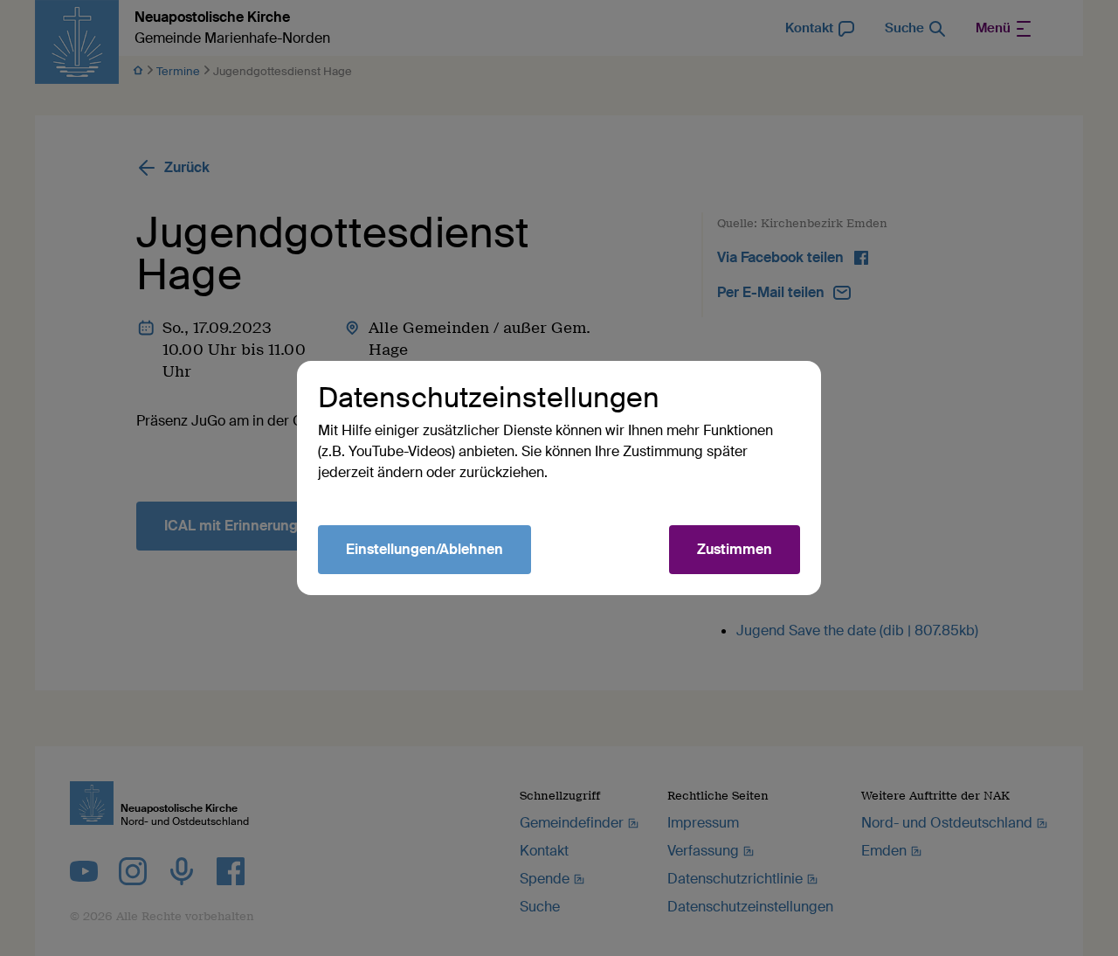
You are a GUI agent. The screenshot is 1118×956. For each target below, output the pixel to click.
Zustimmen (734, 549)
